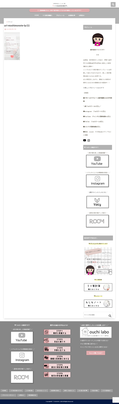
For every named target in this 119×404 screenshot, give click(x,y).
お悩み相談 (95, 390)
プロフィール (60, 15)
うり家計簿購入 (47, 15)
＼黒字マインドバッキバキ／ (97, 192)
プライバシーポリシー (8, 395)
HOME (37, 15)
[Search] (110, 316)
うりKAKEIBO (56, 401)
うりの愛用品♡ (106, 390)
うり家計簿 (29, 390)
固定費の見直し (55, 390)
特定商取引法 (32, 395)
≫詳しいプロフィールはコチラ (93, 88)
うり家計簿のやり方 (16, 390)
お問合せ (81, 15)
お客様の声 (71, 15)
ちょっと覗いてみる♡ (95, 353)
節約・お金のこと (69, 390)
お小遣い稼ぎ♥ (83, 390)
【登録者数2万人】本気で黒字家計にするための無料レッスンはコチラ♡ (60, 10)
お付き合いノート (42, 390)
